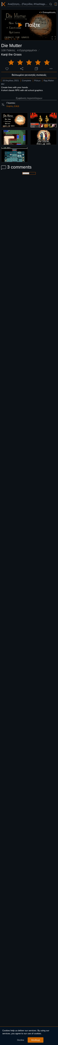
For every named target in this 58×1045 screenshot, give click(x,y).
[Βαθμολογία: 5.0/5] (29, 62)
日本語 (16, 106)
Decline (20, 1040)
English (10, 106)
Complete (26, 80)
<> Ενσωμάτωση (47, 12)
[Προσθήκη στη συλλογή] (36, 68)
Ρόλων (37, 80)
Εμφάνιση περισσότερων (29, 98)
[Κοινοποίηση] (21, 68)
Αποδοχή (35, 1040)
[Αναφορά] (51, 68)
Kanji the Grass (11, 54)
